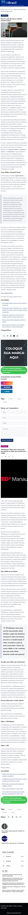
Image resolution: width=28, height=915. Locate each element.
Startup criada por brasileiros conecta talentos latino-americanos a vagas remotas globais (13, 891)
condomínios (10, 151)
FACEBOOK (7, 387)
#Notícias (4, 15)
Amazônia (10, 809)
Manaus (13, 812)
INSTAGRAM (6, 383)
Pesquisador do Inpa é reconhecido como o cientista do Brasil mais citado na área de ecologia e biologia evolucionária (14, 310)
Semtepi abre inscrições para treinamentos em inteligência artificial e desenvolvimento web (13, 883)
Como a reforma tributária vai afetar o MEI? (12, 789)
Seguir (22, 856)
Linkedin (7, 391)
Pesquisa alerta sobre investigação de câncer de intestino (13, 887)
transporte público (13, 149)
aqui (10, 710)
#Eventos (4, 446)
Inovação (5, 812)
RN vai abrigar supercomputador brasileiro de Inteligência (13, 831)
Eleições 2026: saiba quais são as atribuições (13, 843)
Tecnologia (5, 402)
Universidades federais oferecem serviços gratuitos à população (12, 875)
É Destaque (19, 809)
